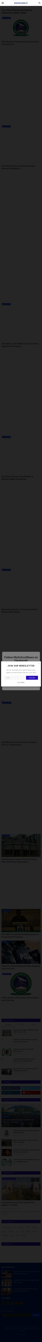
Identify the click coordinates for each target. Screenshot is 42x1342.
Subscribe (32, 678)
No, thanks (21, 682)
